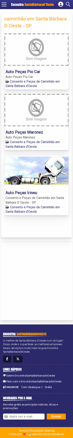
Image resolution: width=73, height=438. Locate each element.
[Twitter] (18, 359)
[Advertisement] (36, 280)
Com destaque (31, 387)
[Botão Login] (60, 4)
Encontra (32, 4)
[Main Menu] (4, 4)
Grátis (48, 387)
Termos (23, 430)
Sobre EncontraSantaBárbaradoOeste (30, 375)
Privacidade (36, 430)
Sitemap (50, 430)
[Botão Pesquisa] (69, 4)
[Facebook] (7, 359)
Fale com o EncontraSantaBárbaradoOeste (34, 381)
